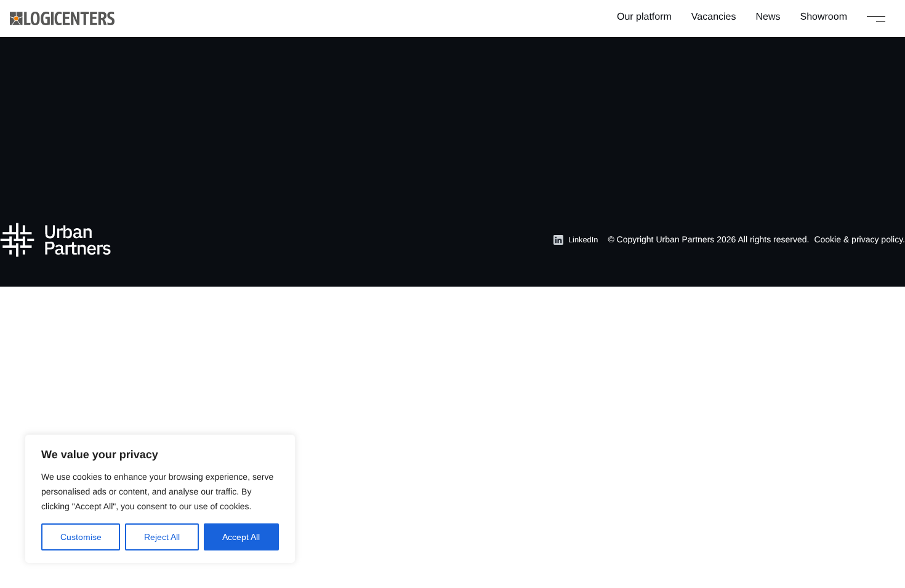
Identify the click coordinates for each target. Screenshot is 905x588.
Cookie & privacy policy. (859, 239)
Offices (566, 106)
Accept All (241, 537)
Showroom (823, 17)
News (768, 17)
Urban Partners (685, 239)
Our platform (644, 17)
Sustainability (460, 146)
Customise (81, 537)
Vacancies (713, 17)
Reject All (162, 537)
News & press (462, 166)
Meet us (568, 146)
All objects (327, 106)
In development (338, 146)
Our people (575, 126)
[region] (160, 498)
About (444, 126)
